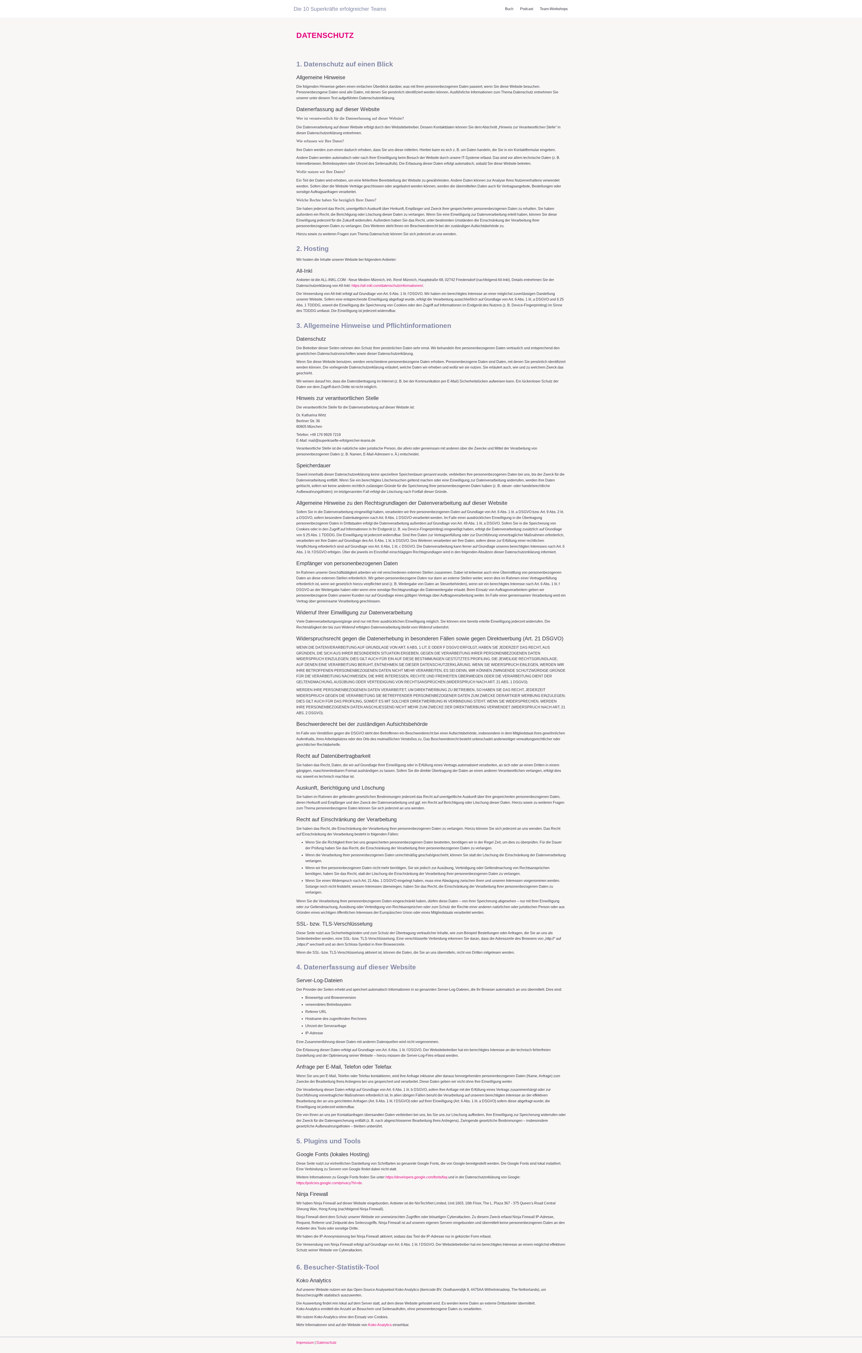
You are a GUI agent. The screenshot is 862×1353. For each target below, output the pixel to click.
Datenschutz (326, 1342)
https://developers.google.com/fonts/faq (416, 1177)
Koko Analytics (380, 1325)
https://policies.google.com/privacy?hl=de (329, 1183)
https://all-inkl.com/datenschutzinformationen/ (387, 286)
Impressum (305, 1342)
